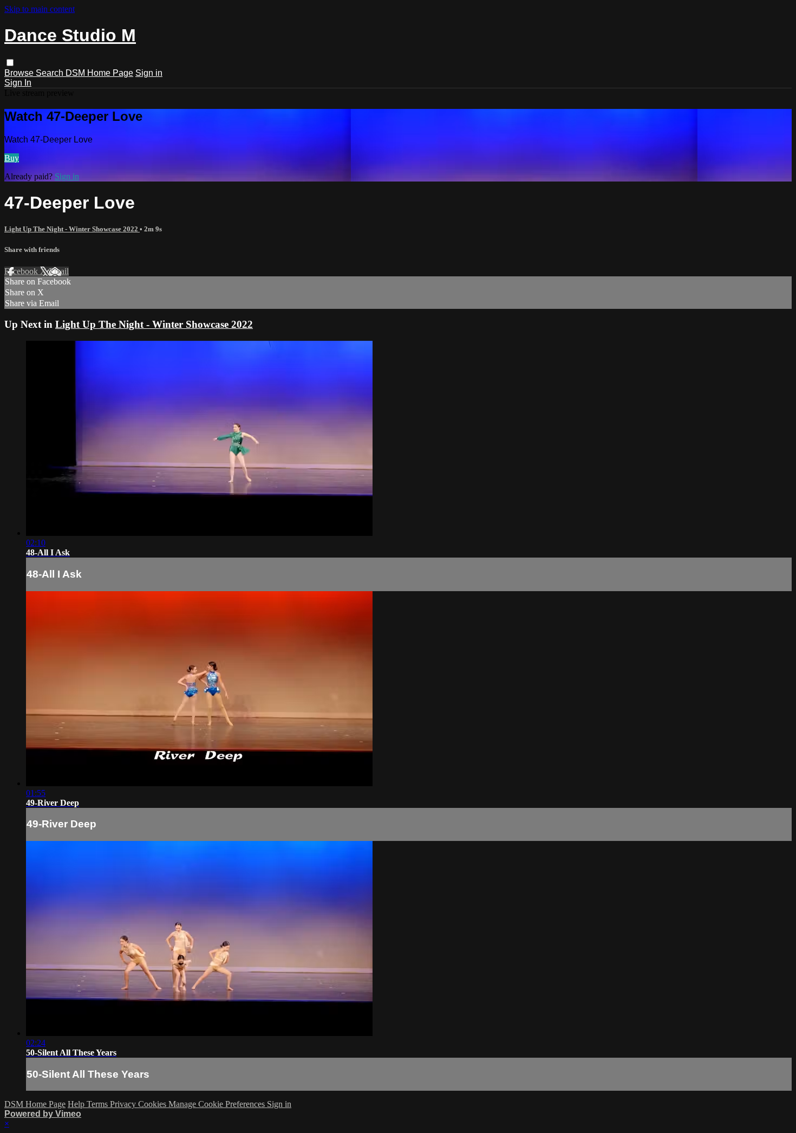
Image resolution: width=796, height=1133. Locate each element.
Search (51, 72)
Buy (11, 158)
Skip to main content (39, 9)
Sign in (148, 72)
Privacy (124, 1104)
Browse (20, 72)
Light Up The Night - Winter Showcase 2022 (72, 229)
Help (77, 1104)
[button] (10, 62)
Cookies (153, 1104)
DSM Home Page (99, 72)
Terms (98, 1104)
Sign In (17, 82)
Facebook (22, 271)
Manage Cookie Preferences (217, 1104)
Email (59, 271)
